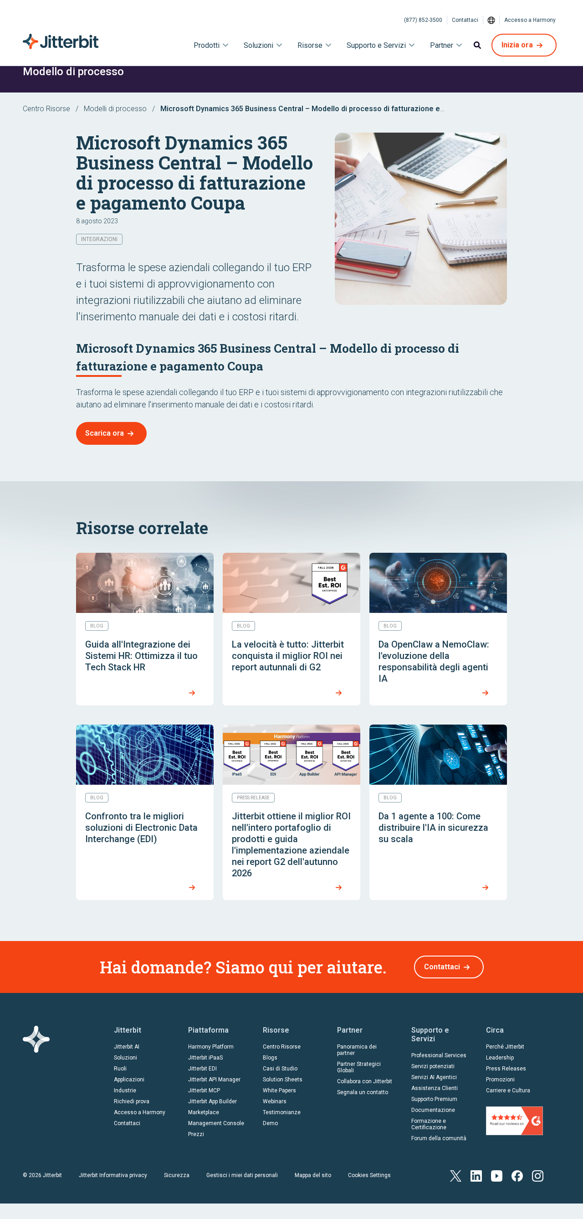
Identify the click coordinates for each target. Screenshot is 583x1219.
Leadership (500, 1057)
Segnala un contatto (362, 1092)
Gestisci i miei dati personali (242, 1175)
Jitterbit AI (126, 1047)
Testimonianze (282, 1112)
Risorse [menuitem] (309, 45)
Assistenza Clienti (434, 1088)
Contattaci (465, 20)
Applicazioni (129, 1079)
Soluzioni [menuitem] (258, 45)
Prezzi (196, 1134)
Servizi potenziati (433, 1066)
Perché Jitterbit (505, 1047)
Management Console (216, 1123)
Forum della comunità (438, 1138)
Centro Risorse (46, 108)
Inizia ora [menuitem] (517, 45)
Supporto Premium (434, 1099)
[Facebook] (517, 1175)
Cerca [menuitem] (477, 45)
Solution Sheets (282, 1079)
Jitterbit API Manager (214, 1079)
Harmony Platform (211, 1047)
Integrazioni (99, 239)
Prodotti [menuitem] (207, 45)
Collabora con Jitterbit (364, 1081)
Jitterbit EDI (202, 1068)
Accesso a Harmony (530, 20)
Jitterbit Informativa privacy (113, 1175)
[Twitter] (455, 1175)
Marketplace (203, 1112)
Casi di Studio (280, 1068)
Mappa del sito (313, 1175)
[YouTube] (496, 1175)
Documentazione (433, 1110)
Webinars (274, 1101)
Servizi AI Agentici (434, 1077)
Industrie (125, 1090)
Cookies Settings (369, 1175)
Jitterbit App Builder (212, 1101)
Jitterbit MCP (204, 1090)
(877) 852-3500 (423, 20)
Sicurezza (176, 1175)
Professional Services (438, 1055)
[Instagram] (537, 1175)
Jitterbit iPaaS (205, 1057)
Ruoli (120, 1068)
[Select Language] (491, 20)
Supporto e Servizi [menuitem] (376, 45)
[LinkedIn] (476, 1175)
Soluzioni (125, 1057)
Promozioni (500, 1079)
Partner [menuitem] (441, 45)
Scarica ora (104, 433)
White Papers (279, 1090)
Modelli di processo (115, 108)
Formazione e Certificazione (428, 1124)
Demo (270, 1123)
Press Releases (506, 1068)
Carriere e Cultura (508, 1090)
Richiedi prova (131, 1101)
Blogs (270, 1057)
